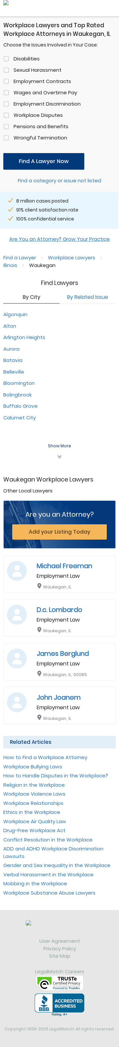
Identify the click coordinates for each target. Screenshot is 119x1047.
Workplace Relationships (33, 803)
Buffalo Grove (20, 405)
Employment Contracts (42, 81)
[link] (59, 928)
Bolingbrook (17, 394)
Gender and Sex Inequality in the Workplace (56, 865)
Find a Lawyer (19, 257)
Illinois (10, 265)
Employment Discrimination (47, 103)
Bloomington (19, 383)
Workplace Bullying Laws (32, 766)
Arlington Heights (24, 337)
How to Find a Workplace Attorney (45, 757)
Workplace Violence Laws (34, 793)
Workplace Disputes (38, 115)
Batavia (12, 360)
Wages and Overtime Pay (45, 92)
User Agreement (59, 940)
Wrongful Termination (40, 137)
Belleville (13, 371)
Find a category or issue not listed (59, 180)
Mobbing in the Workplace (35, 883)
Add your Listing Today (59, 532)
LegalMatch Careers (59, 971)
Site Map (59, 955)
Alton (9, 325)
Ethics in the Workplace (31, 812)
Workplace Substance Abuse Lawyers (49, 892)
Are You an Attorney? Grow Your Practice (59, 238)
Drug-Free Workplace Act (34, 830)
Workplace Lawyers (71, 257)
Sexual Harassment (37, 69)
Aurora (11, 348)
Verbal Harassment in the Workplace (48, 874)
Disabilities (27, 58)
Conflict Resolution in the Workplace (48, 839)
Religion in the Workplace (34, 784)
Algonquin (15, 314)
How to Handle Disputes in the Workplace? (55, 775)
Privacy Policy (59, 948)
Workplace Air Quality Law (34, 821)
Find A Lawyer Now (44, 161)
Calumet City (19, 417)
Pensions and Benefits (41, 126)
